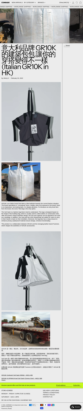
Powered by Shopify (6, 408)
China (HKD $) (64, 2)
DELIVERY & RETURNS (51, 390)
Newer (68, 45)
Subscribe (76, 385)
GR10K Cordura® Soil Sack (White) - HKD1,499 (17, 375)
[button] (77, 2)
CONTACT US (47, 397)
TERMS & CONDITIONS (51, 392)
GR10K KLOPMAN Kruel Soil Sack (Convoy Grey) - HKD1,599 (21, 378)
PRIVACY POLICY (49, 395)
